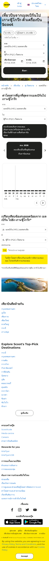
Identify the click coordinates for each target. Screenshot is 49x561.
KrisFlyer (5, 451)
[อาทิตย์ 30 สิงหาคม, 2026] (9, 190)
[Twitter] (27, 510)
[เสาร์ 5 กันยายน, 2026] (32, 190)
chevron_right (45, 150)
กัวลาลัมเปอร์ (6, 368)
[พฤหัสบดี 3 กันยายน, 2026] (24, 190)
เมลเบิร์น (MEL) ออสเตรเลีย (15, 46)
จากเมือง (42, 533)
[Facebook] (12, 510)
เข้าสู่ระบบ (19, 4)
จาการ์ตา (5, 391)
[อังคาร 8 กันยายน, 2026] (43, 190)
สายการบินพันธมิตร (9, 441)
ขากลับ (29, 60)
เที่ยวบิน (17, 85)
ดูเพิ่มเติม (24, 413)
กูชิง (3, 379)
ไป (3, 115)
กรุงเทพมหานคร (8, 309)
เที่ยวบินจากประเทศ (30, 533)
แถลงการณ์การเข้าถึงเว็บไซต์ (13, 498)
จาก (5, 43)
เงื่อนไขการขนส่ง (8, 483)
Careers (5, 437)
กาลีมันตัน (5, 372)
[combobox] (23, 108)
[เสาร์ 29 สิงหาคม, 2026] (5, 190)
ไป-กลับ (7, 33)
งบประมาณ (5, 245)
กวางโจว (5, 364)
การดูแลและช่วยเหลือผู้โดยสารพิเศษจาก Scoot (21, 487)
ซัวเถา (4, 406)
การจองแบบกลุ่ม (8, 469)
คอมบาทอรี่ (6, 383)
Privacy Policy (8, 544)
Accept (24, 556)
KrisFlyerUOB (7, 455)
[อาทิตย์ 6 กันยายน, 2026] (36, 190)
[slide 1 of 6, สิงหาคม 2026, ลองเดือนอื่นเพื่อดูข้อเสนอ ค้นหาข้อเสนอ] (24, 150)
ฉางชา (4, 395)
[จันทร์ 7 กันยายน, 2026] (40, 190)
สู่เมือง (20, 531)
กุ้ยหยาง (4, 376)
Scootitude (6, 429)
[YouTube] (35, 510)
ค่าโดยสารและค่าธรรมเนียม (13, 491)
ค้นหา (24, 70)
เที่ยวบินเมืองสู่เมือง (30, 531)
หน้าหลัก (5, 85)
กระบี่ (3, 328)
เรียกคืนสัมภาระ (8, 495)
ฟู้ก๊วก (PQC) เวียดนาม (13, 54)
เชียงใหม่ (5, 320)
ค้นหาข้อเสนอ (24, 154)
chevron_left (4, 150)
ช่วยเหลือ (5, 479)
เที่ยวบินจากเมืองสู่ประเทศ (12, 533)
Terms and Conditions (25, 544)
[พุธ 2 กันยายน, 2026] (21, 190)
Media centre (7, 433)
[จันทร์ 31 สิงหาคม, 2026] (13, 190)
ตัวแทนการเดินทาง (9, 465)
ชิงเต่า (4, 399)
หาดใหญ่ (5, 324)
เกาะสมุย (5, 332)
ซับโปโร (4, 402)
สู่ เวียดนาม (29, 85)
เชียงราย (5, 316)
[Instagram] (20, 510)
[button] (25, 33)
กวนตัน (4, 360)
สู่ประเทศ (13, 531)
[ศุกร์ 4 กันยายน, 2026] (28, 190)
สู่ (4, 52)
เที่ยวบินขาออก (10, 60)
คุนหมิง (4, 387)
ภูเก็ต (3, 313)
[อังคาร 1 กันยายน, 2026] (17, 190)
